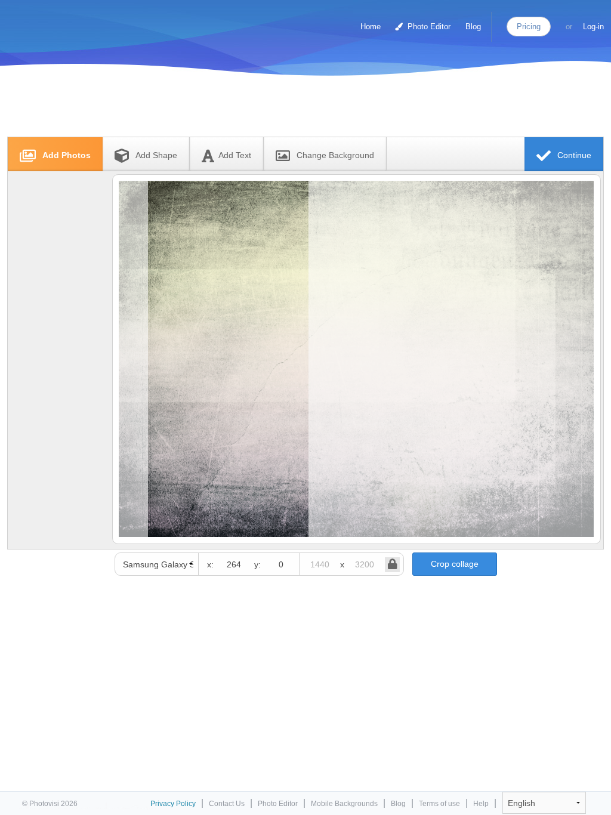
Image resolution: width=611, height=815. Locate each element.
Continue (573, 155)
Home (370, 26)
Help (481, 803)
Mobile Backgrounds (344, 803)
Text (234, 155)
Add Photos (65, 155)
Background (335, 155)
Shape (156, 155)
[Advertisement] (293, 108)
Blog (473, 26)
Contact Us (227, 803)
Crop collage (455, 564)
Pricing (529, 26)
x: (210, 564)
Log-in (593, 26)
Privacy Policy (173, 803)
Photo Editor (427, 26)
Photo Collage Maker (59, 21)
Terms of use (439, 803)
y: (257, 564)
